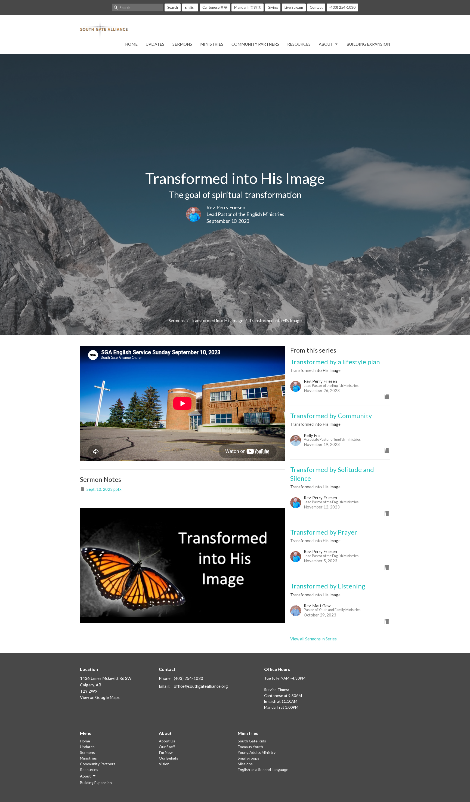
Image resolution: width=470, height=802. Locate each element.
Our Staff (167, 746)
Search (172, 7)
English (190, 7)
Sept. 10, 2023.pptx (104, 489)
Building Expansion (368, 44)
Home (131, 44)
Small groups (248, 758)
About (326, 44)
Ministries (211, 44)
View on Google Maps (100, 697)
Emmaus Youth (250, 746)
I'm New (166, 752)
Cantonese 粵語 (214, 7)
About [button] (85, 776)
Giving (273, 7)
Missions (245, 763)
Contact (316, 7)
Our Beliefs (168, 758)
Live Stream (294, 7)
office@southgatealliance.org (201, 686)
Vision (164, 763)
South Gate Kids (252, 741)
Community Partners (255, 44)
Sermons (182, 44)
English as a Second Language (263, 769)
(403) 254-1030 (342, 7)
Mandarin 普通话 (247, 7)
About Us (167, 741)
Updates (155, 44)
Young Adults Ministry (257, 752)
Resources (299, 44)
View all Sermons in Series (313, 638)
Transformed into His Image (217, 320)
